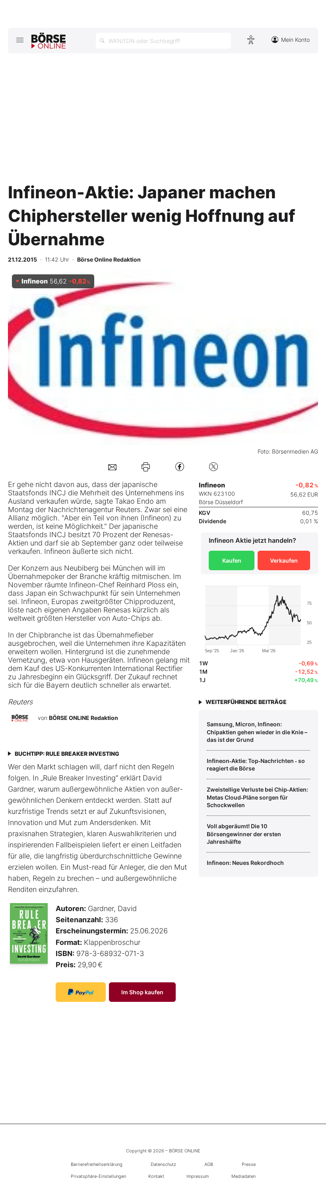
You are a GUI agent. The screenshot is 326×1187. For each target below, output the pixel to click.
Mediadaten (243, 1176)
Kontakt (156, 1176)
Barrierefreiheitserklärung (96, 1164)
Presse (249, 1164)
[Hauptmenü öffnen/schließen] (19, 40)
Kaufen (231, 560)
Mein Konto (295, 39)
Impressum (197, 1176)
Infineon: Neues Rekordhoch (245, 862)
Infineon (156, 518)
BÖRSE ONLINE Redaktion (83, 717)
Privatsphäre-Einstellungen (98, 1176)
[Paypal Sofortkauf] (81, 992)
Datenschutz (163, 1164)
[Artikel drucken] (146, 466)
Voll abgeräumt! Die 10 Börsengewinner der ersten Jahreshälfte (244, 834)
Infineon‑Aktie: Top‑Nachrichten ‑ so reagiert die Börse (256, 764)
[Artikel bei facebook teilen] (180, 466)
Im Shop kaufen (142, 992)
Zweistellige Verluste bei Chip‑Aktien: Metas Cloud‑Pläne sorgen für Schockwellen (257, 797)
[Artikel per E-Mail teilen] (112, 466)
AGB (208, 1164)
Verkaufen (284, 560)
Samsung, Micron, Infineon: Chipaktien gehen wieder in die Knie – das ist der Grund (257, 732)
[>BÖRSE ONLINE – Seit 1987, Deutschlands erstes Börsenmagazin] (48, 41)
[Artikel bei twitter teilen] (213, 466)
